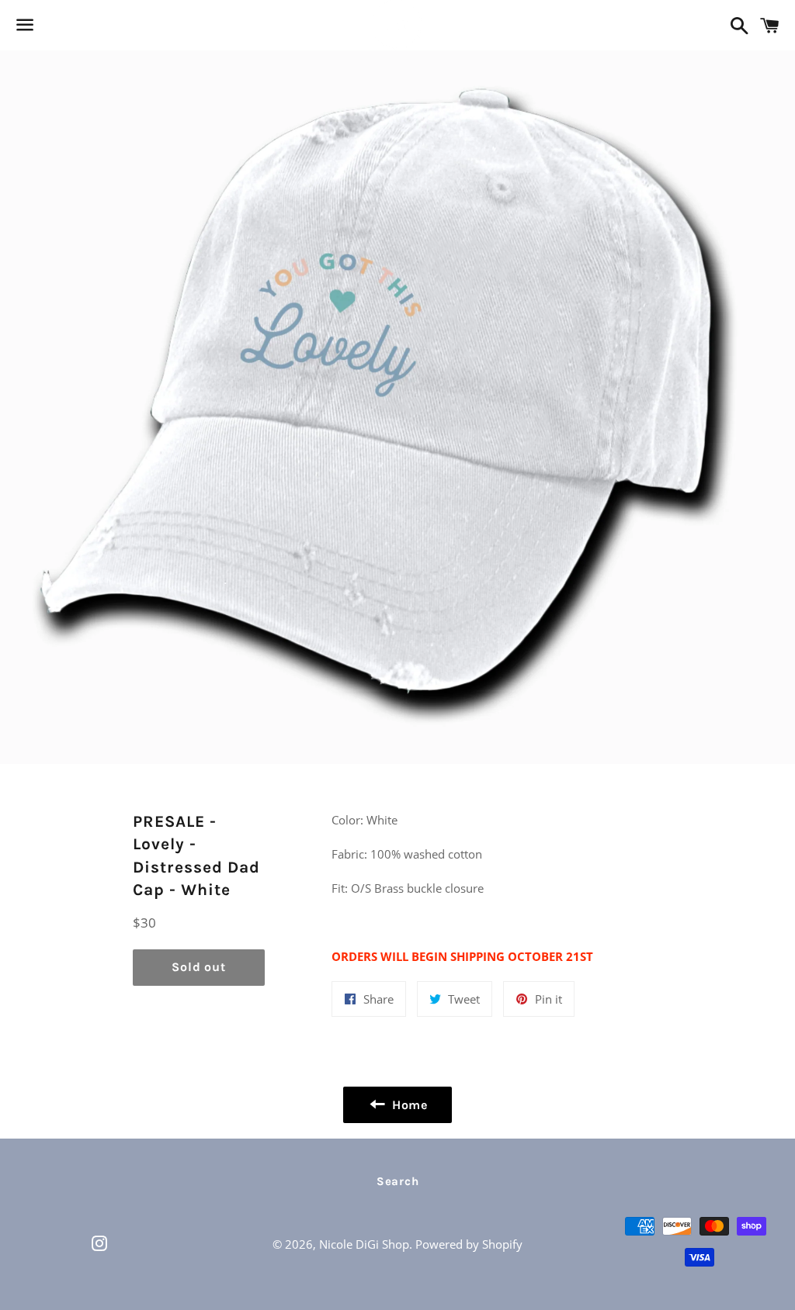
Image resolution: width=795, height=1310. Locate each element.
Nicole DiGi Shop (364, 1244)
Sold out (198, 966)
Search (398, 1181)
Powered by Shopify (468, 1244)
